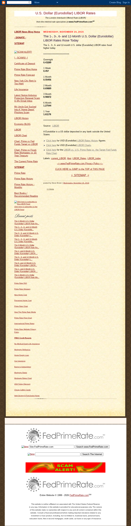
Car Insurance (19, 361)
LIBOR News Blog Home (27, 32)
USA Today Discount (22, 384)
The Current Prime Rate (26, 161)
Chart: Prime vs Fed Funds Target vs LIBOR (26, 142)
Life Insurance (21, 89)
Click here (51, 140)
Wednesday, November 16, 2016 (76, 183)
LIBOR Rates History (87, 140)
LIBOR (17, 129)
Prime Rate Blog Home (25, 69)
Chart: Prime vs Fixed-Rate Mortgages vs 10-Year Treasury (25, 153)
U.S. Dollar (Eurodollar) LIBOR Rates (65, 13)
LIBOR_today (94, 158)
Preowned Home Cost (23, 300)
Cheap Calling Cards (22, 390)
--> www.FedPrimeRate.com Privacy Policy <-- (80, 163)
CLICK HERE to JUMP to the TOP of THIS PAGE (80, 169)
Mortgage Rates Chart (23, 378)
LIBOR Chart (20, 135)
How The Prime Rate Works (25, 312)
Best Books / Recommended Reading (26, 194)
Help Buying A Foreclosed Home (27, 396)
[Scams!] (65, 472)
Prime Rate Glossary (22, 289)
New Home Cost (20, 295)
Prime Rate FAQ (20, 283)
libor (69, 158)
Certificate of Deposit (24, 63)
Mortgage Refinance (22, 349)
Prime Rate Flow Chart (23, 318)
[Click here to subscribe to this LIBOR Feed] (27, 204)
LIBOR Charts (84, 145)
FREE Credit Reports (22, 338)
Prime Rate (19, 173)
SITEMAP (19, 43)
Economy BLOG (22, 124)
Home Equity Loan (21, 355)
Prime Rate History (23, 178)
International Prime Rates (24, 323)
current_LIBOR (58, 158)
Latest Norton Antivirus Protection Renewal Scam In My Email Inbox (27, 98)
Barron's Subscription (22, 367)
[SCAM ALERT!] (23, 52)
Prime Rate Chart (21, 306)
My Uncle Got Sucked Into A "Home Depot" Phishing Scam (25, 109)
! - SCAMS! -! (21, 57)
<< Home (50, 189)
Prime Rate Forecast (24, 75)
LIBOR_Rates (79, 158)
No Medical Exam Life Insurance (27, 344)
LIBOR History (21, 118)
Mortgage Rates (20, 373)
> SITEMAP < (80, 175)
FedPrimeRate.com (79, 495)
